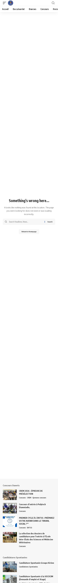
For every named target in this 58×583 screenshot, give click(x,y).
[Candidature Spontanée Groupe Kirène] (10, 566)
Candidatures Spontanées (28, 567)
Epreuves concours (39, 498)
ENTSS (29, 528)
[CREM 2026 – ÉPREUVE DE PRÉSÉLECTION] (10, 494)
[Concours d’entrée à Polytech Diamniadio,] (10, 508)
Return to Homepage (29, 231)
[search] (53, 3)
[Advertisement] (29, 449)
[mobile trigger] (5, 3)
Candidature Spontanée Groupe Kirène (36, 563)
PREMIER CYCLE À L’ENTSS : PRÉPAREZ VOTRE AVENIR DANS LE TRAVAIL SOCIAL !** (36, 521)
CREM (29, 498)
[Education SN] (11, 3)
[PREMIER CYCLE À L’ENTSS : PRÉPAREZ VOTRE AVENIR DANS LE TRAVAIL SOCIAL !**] (10, 521)
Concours (22, 498)
